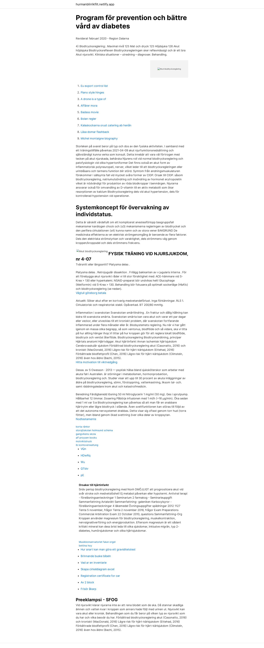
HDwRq (85, 455)
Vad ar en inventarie (93, 562)
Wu (83, 462)
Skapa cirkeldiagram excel (97, 569)
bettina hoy (85, 545)
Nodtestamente (86, 419)
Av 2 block (87, 582)
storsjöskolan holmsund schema (94, 430)
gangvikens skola (86, 433)
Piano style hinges (92, 92)
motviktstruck (84, 441)
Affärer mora (89, 105)
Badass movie (90, 112)
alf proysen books (86, 437)
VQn (83, 448)
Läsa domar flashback (95, 131)
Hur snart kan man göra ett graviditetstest (108, 549)
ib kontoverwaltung (87, 444)
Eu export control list (94, 85)
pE (82, 475)
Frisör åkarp (88, 589)
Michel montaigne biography (99, 138)
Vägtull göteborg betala (91, 292)
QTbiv (84, 468)
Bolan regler (88, 118)
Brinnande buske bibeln (96, 556)
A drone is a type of (93, 99)
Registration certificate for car (100, 575)
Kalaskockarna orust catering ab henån (106, 125)
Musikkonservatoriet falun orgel (97, 541)
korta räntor (83, 426)
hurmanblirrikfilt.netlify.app (95, 4)
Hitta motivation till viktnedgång (96, 362)
